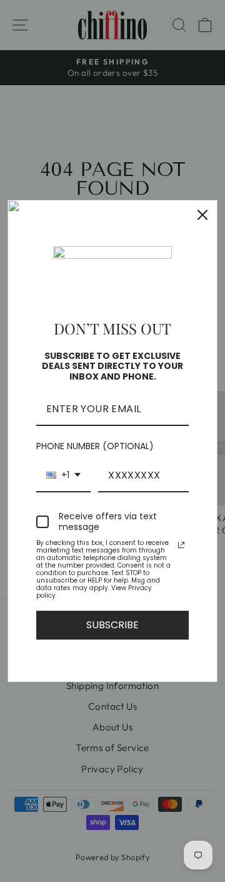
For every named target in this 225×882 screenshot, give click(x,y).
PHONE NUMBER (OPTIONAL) (95, 446)
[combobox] (63, 475)
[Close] (203, 215)
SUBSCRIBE (112, 625)
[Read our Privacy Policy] (181, 545)
